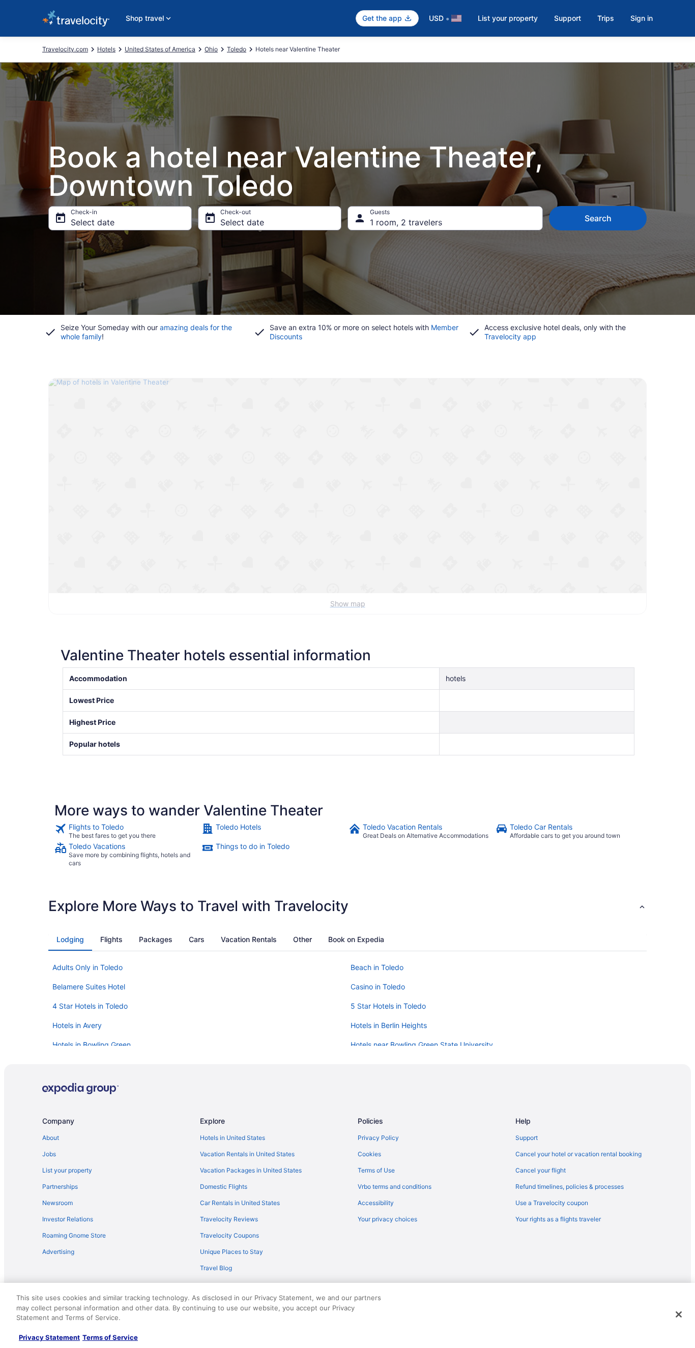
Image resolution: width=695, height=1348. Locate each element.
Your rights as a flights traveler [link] (558, 1219)
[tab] (70, 939)
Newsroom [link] (57, 1203)
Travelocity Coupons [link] (229, 1235)
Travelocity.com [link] (65, 49)
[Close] (679, 1314)
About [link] (50, 1137)
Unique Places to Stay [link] (231, 1251)
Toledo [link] (236, 49)
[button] (347, 906)
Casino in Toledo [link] (378, 986)
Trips (605, 18)
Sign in (641, 18)
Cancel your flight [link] (540, 1170)
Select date (92, 222)
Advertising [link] (58, 1251)
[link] (126, 831)
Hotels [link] (106, 49)
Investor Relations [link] (67, 1219)
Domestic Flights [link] (223, 1186)
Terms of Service (110, 1337)
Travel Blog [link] (216, 1268)
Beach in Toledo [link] (377, 967)
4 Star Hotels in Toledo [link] (90, 1006)
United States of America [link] (160, 49)
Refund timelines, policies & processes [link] (569, 1186)
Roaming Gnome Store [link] (74, 1235)
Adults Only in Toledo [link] (87, 967)
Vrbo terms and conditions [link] (394, 1186)
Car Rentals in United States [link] (240, 1203)
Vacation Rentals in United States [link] (247, 1154)
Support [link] (526, 1137)
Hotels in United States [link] (232, 1137)
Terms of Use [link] (376, 1170)
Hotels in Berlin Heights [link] (389, 1025)
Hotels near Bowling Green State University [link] (422, 1044)
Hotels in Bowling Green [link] (91, 1044)
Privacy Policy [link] (378, 1137)
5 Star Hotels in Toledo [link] (388, 1006)
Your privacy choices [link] (387, 1219)
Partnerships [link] (60, 1186)
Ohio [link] (211, 49)
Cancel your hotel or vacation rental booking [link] (578, 1154)
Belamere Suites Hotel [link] (88, 986)
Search (598, 218)
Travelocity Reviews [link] (229, 1219)
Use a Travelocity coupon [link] (551, 1203)
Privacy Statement (49, 1337)
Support (567, 18)
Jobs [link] (49, 1154)
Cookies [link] (369, 1154)
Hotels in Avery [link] (77, 1025)
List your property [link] (67, 1170)
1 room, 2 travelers (406, 222)
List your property (508, 18)
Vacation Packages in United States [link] (251, 1170)
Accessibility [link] (376, 1203)
